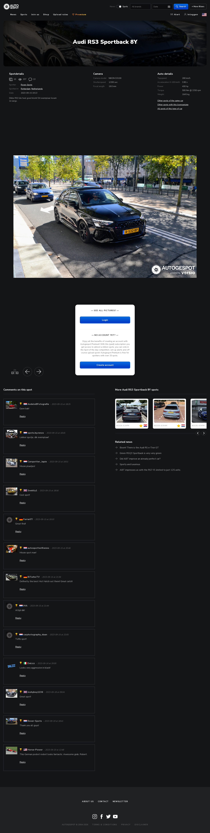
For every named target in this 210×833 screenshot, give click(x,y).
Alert (177, 14)
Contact (103, 801)
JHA (25, 605)
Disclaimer (141, 824)
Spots (125, 7)
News (112, 7)
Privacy (126, 824)
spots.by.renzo (36, 432)
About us (88, 801)
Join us (35, 14)
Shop (46, 14)
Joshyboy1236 (35, 692)
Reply (23, 416)
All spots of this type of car (169, 108)
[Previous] (198, 433)
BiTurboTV (34, 577)
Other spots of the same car (170, 100)
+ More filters (198, 6)
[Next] (204, 433)
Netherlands (37, 88)
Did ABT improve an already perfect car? (140, 458)
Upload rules (60, 14)
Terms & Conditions (104, 824)
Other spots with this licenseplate (172, 104)
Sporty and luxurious (130, 464)
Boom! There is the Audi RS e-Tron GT (139, 447)
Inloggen (193, 14)
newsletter (120, 801)
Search (182, 6)
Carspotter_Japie (37, 461)
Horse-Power (35, 749)
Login (105, 319)
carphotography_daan (35, 634)
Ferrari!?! (28, 519)
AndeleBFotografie (38, 404)
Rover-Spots (26, 84)
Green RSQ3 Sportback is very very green (140, 453)
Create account (105, 365)
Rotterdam (25, 88)
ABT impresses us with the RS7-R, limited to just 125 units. (150, 470)
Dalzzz (31, 663)
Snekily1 (32, 490)
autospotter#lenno (38, 548)
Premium (80, 14)
